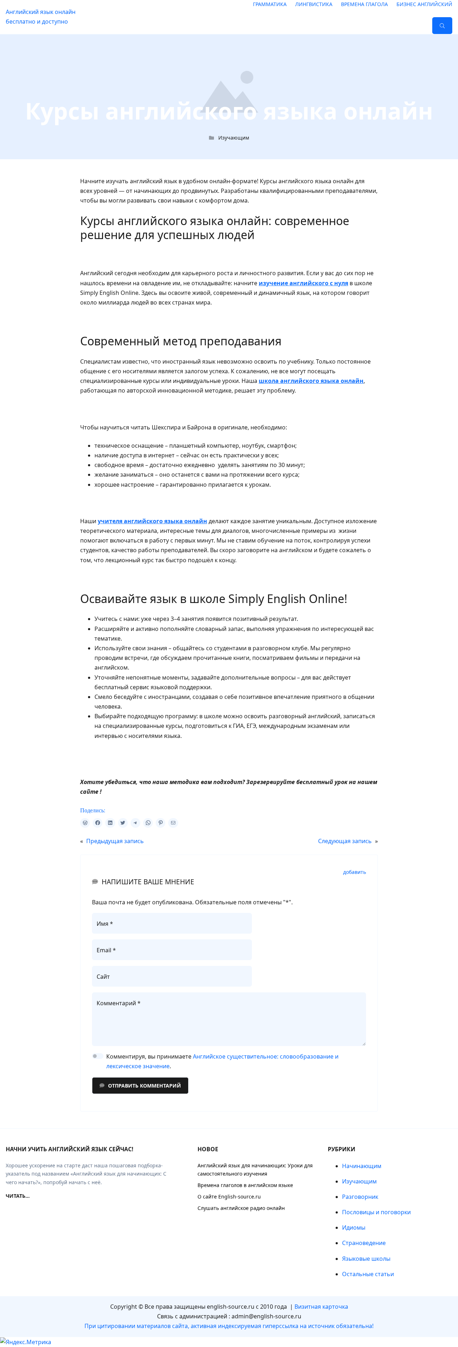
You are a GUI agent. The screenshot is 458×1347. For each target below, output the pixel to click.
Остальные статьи (368, 1274)
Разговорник (360, 1197)
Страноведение (364, 1243)
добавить (354, 872)
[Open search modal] (442, 25)
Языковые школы (366, 1259)
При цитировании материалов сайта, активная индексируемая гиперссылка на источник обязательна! (229, 1326)
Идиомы (353, 1227)
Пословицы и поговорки (376, 1212)
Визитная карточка (321, 1306)
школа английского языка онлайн (311, 381)
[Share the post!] (85, 823)
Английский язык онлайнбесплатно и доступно (40, 16)
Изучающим (233, 137)
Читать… (18, 1195)
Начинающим (361, 1166)
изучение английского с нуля (303, 283)
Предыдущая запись (115, 841)
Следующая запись (345, 841)
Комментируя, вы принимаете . (222, 1061)
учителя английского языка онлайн (152, 521)
